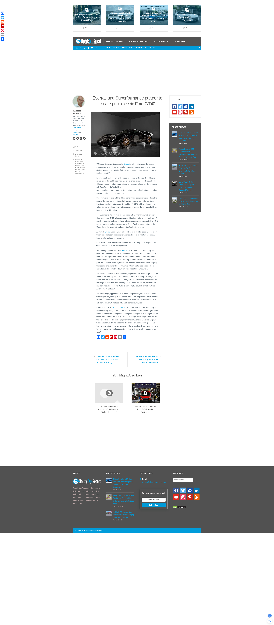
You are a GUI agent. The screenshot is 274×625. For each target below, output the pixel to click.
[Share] (2, 39)
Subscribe (153, 505)
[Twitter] (92, 48)
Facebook (76, 132)
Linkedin (79, 130)
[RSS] (77, 48)
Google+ (75, 134)
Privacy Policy (127, 48)
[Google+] (81, 138)
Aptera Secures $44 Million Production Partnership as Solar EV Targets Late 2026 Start (188, 153)
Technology (179, 41)
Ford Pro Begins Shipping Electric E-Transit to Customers (145, 409)
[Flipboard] (2, 26)
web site (79, 127)
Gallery (77, 147)
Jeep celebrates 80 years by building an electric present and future (146, 359)
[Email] (2, 34)
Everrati (127, 164)
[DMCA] (179, 508)
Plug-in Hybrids (161, 41)
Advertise (138, 48)
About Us (116, 48)
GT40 (79, 169)
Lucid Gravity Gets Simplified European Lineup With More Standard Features (186, 186)
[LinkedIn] (88, 48)
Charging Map (150, 48)
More (87, 28)
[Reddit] (2, 22)
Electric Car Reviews (139, 41)
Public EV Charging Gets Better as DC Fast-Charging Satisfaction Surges (188, 170)
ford (76, 165)
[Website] (74, 138)
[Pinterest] (2, 30)
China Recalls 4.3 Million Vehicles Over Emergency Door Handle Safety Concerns (188, 137)
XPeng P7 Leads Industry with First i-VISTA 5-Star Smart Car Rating (108, 359)
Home (108, 48)
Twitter (74, 130)
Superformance (119, 307)
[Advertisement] (137, 72)
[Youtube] (96, 48)
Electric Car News (114, 41)
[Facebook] (81, 48)
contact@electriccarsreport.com (154, 482)
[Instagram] (84, 48)
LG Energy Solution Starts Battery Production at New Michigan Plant (189, 201)
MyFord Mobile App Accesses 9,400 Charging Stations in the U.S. (109, 409)
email (74, 127)
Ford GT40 (81, 165)
